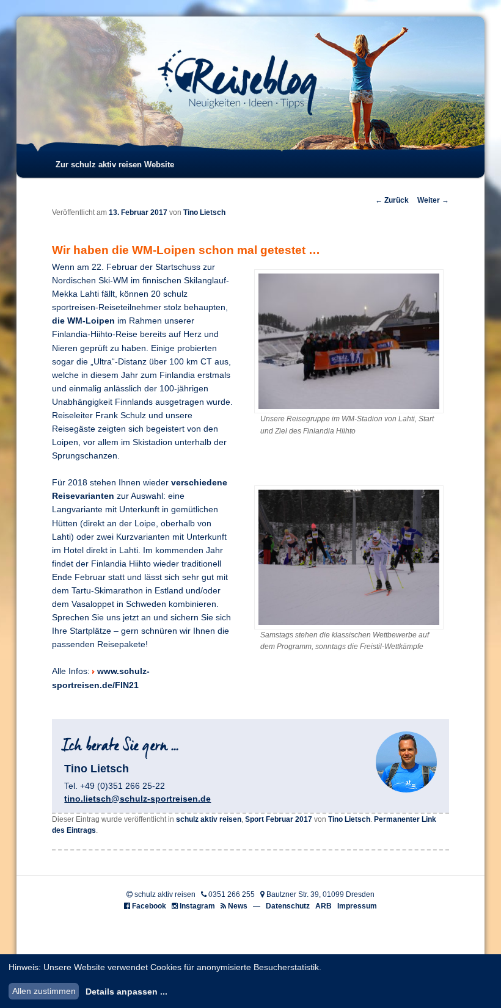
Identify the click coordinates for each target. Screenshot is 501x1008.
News (237, 906)
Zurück (392, 200)
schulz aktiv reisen (208, 819)
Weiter (433, 200)
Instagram (197, 906)
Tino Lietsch (204, 212)
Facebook (149, 906)
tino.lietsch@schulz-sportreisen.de (137, 798)
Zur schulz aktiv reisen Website (115, 164)
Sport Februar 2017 (278, 819)
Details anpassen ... (126, 991)
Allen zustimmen (44, 991)
